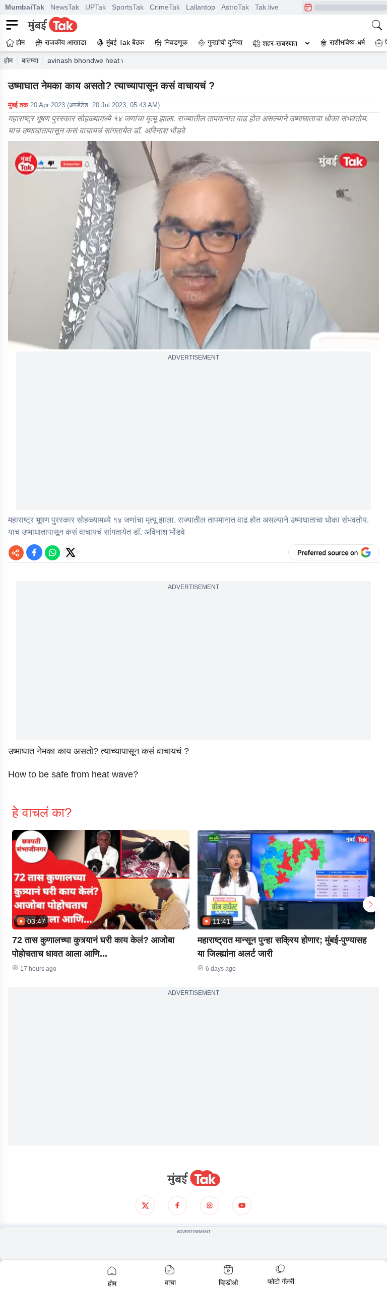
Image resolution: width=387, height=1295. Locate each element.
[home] (193, 1178)
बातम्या (30, 60)
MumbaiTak (24, 7)
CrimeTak (165, 7)
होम (8, 60)
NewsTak (64, 7)
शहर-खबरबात (280, 43)
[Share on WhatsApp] (52, 552)
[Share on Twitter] (70, 552)
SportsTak (128, 7)
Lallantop (200, 7)
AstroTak (235, 7)
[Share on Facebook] (34, 552)
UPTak (95, 7)
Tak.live (267, 7)
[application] (193, 245)
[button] (100, 879)
